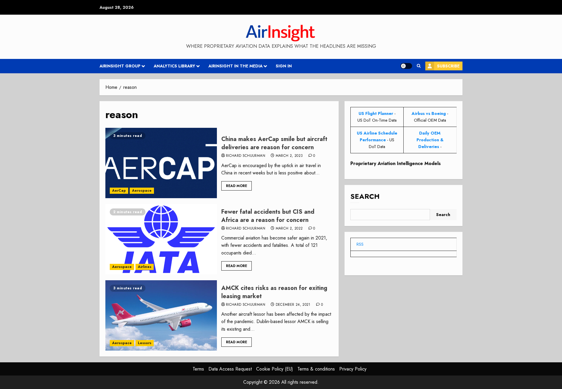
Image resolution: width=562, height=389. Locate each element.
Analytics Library (174, 66)
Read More (236, 185)
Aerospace (142, 190)
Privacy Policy (352, 369)
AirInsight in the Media (235, 66)
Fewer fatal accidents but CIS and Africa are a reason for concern (267, 216)
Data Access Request (230, 369)
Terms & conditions (316, 369)
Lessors (144, 343)
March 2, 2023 (289, 156)
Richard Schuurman (245, 156)
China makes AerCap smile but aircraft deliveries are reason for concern (274, 143)
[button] (418, 66)
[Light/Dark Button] (406, 66)
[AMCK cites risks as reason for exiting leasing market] (161, 315)
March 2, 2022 (289, 228)
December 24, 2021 (293, 305)
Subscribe (448, 66)
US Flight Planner (376, 113)
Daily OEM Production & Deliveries (430, 140)
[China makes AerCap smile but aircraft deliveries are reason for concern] (161, 163)
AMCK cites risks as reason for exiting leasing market (274, 292)
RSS (360, 244)
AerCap (119, 190)
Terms (198, 369)
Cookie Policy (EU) (274, 369)
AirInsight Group (120, 66)
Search (365, 196)
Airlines (144, 266)
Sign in (284, 66)
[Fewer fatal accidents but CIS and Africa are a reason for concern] (161, 239)
